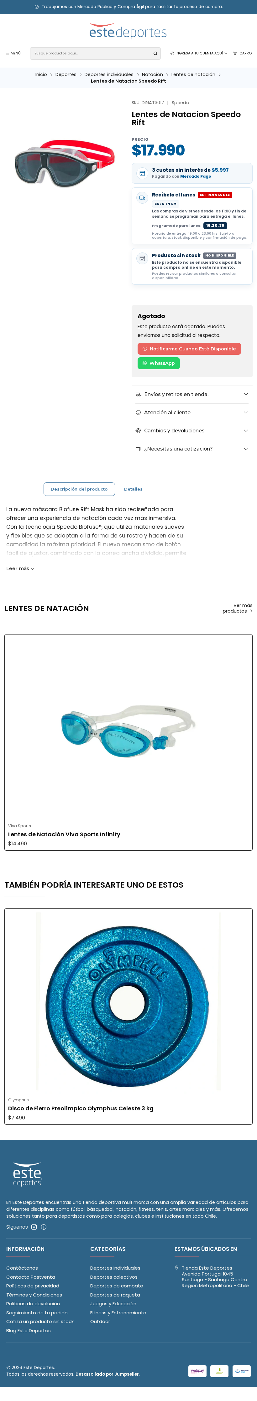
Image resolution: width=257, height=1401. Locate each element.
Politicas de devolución (33, 1303)
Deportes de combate (116, 1285)
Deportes (65, 74)
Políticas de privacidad (32, 1285)
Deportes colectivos (114, 1277)
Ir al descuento (164, 7)
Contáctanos (22, 1268)
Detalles (133, 489)
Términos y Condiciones (34, 1294)
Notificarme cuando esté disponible (193, 349)
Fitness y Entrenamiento (118, 1312)
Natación (152, 74)
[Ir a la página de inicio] (128, 31)
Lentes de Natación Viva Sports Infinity (64, 834)
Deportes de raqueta (115, 1294)
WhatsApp (162, 363)
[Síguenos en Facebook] (43, 1227)
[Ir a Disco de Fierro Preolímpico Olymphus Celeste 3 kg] (128, 1001)
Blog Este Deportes (28, 1330)
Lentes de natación (193, 74)
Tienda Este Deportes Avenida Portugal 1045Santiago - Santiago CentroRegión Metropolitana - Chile (215, 1277)
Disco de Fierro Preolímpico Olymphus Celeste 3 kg (81, 1108)
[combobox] (95, 53)
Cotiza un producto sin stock (40, 1321)
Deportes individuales (109, 74)
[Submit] (155, 53)
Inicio (41, 74)
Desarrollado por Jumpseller (107, 1374)
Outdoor (100, 1321)
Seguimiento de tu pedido (37, 1312)
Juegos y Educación (113, 1303)
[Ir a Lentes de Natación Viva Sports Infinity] (128, 727)
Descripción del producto (79, 489)
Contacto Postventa (30, 1277)
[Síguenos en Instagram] (34, 1227)
